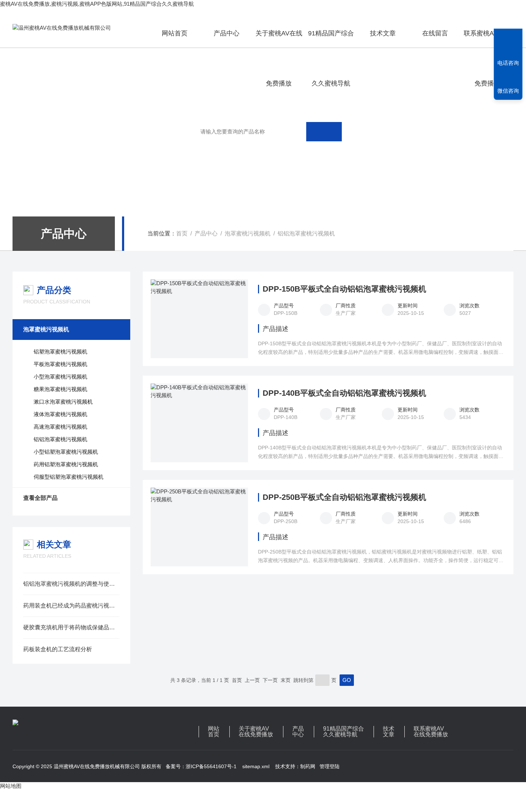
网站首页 (174, 33)
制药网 (307, 766)
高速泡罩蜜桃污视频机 (60, 427)
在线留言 (435, 33)
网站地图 (10, 786)
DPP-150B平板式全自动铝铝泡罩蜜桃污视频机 (344, 289)
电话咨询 (508, 63)
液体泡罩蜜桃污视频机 (60, 414)
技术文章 (383, 33)
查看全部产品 (40, 498)
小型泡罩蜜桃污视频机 (60, 377)
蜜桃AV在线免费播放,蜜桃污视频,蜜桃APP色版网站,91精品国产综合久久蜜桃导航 (97, 4)
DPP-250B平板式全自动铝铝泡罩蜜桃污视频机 (344, 497)
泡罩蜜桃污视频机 (248, 233)
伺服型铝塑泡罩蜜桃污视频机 (68, 477)
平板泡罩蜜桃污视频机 (60, 364)
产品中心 (226, 33)
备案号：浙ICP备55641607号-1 (201, 766)
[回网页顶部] (508, 36)
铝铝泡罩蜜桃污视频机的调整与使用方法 (71, 584)
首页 (181, 233)
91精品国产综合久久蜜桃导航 (331, 39)
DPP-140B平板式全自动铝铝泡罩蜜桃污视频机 (344, 393)
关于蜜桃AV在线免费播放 (278, 39)
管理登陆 (330, 766)
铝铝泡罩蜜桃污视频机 (306, 233)
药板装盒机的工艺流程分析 (57, 649)
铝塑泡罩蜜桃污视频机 (60, 351)
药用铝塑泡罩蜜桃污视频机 (66, 464)
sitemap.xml (255, 766)
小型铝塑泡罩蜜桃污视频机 (66, 452)
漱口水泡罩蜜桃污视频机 (63, 402)
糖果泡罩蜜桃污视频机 (60, 389)
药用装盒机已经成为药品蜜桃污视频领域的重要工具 (71, 606)
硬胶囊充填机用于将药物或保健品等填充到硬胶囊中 (71, 627)
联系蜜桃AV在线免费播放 (487, 39)
